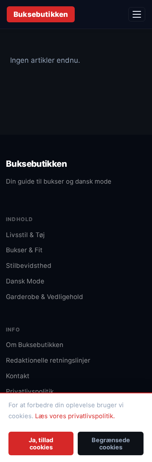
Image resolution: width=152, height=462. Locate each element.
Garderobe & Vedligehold (44, 297)
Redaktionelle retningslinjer (48, 360)
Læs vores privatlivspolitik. (75, 416)
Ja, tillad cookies (41, 443)
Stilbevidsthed (29, 266)
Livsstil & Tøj (25, 235)
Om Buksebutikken (34, 345)
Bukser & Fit (24, 250)
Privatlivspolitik (30, 391)
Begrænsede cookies (111, 443)
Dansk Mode (25, 281)
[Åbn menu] (136, 14)
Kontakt (18, 376)
